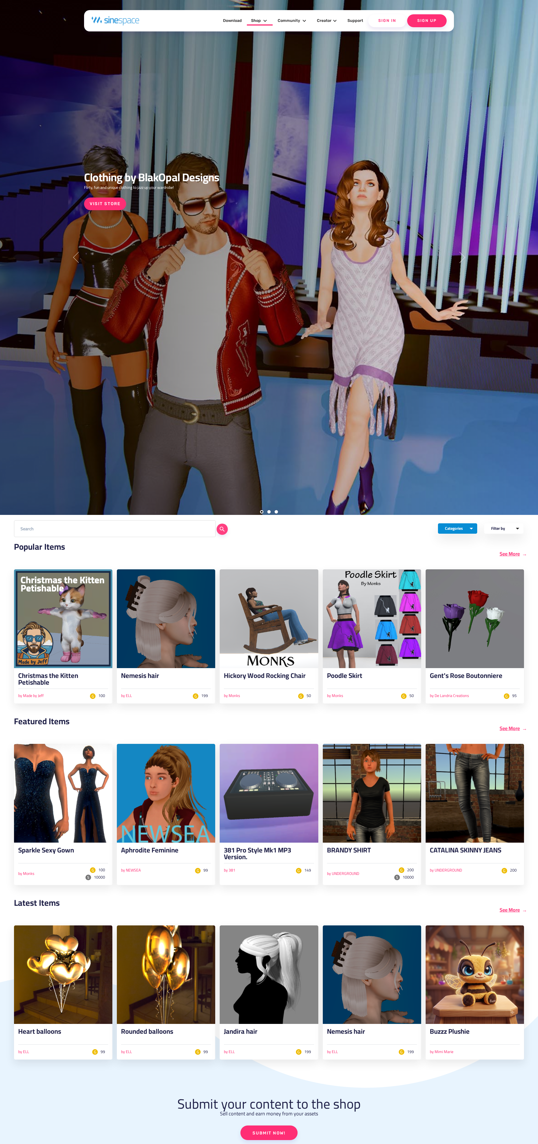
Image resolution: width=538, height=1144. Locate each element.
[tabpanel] (269, 257)
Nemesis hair (140, 677)
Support (355, 20)
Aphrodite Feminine (149, 851)
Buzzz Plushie (450, 1033)
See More (510, 554)
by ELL (126, 695)
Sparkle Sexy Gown (46, 851)
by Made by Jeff (31, 695)
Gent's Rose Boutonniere (466, 677)
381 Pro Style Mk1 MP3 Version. (257, 855)
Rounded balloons (147, 1033)
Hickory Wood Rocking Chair (265, 677)
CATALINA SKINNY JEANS (465, 851)
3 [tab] (276, 511)
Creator (327, 20)
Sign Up (427, 20)
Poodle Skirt (344, 677)
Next (462, 257)
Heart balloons (39, 1033)
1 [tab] (261, 511)
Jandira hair (241, 1033)
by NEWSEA (131, 870)
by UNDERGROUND (343, 873)
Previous (76, 257)
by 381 (229, 870)
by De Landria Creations (449, 695)
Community (293, 20)
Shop (259, 20)
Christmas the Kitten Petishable (48, 680)
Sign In (387, 20)
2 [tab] (269, 511)
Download (232, 20)
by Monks (232, 695)
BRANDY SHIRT (349, 851)
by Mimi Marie (441, 1051)
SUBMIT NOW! (269, 1133)
